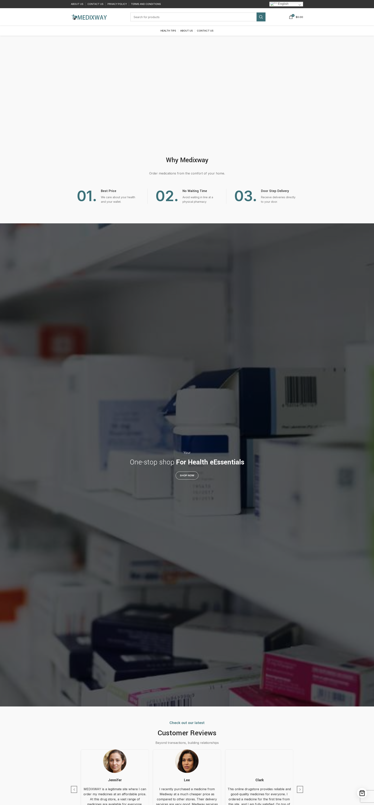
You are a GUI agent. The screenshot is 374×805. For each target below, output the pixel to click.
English (282, 3)
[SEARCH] (261, 16)
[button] (74, 789)
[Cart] (362, 793)
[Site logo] (89, 16)
